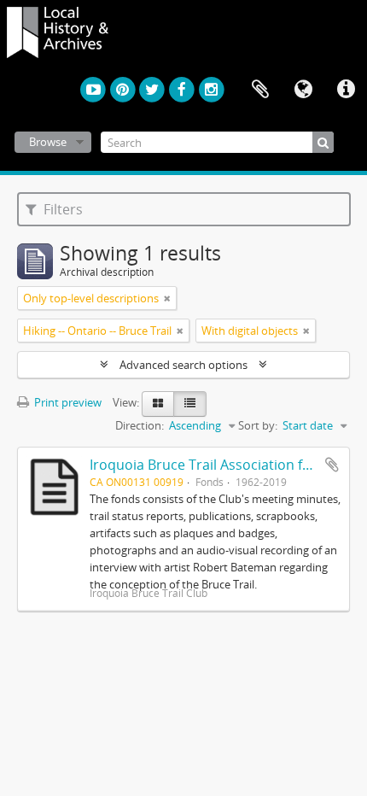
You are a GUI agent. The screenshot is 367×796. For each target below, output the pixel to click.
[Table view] (190, 404)
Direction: (139, 425)
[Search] (323, 142)
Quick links (345, 89)
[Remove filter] (167, 298)
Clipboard (260, 89)
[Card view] (158, 404)
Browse (48, 141)
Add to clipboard (332, 464)
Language (303, 89)
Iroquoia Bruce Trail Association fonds (212, 464)
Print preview (67, 402)
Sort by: (257, 425)
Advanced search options (183, 364)
